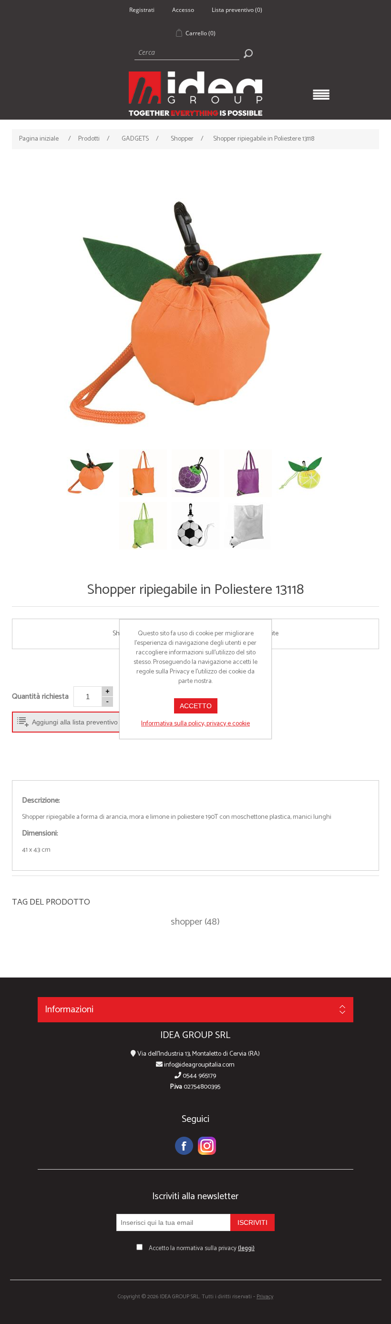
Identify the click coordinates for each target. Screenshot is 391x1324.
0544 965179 (198, 1075)
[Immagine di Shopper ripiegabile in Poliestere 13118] (195, 314)
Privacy (265, 1296)
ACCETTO (196, 706)
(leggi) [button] (246, 1248)
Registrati (141, 10)
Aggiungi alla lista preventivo (75, 722)
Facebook (184, 1146)
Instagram (207, 1146)
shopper (186, 922)
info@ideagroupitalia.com (199, 1064)
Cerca (248, 53)
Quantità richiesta (40, 696)
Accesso (183, 10)
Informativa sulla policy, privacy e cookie (195, 723)
